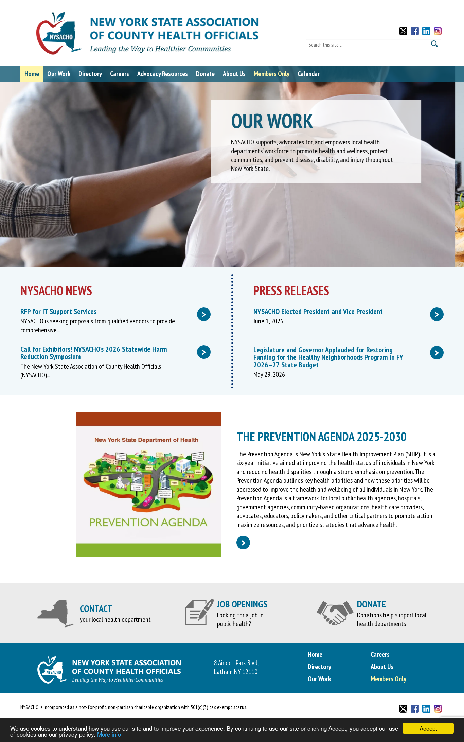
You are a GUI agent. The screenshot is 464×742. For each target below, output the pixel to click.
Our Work (58, 73)
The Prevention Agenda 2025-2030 (321, 436)
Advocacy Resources (162, 73)
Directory (90, 73)
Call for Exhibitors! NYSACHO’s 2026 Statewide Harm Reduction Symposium (113, 352)
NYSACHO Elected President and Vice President (346, 311)
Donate (205, 73)
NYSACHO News (56, 290)
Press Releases (291, 290)
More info (109, 734)
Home (31, 73)
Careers (119, 73)
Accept (428, 728)
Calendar (309, 73)
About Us (234, 73)
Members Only (271, 73)
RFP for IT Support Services (113, 311)
